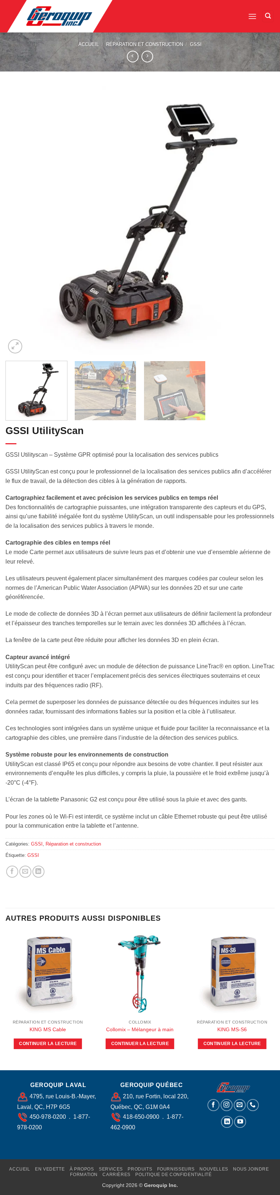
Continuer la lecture (48, 1043)
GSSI (196, 44)
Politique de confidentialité (173, 1174)
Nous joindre (251, 1169)
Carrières (116, 1174)
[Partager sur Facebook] (12, 872)
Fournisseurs (176, 1169)
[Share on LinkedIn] (38, 872)
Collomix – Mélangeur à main (140, 1029)
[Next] (260, 221)
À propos (82, 1169)
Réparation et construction (144, 44)
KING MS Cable (48, 1029)
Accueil (88, 44)
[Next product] (132, 56)
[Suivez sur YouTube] (240, 1122)
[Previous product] (147, 56)
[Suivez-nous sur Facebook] (213, 1105)
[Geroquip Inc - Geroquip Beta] (66, 16)
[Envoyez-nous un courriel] (240, 1105)
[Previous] (20, 221)
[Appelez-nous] (253, 1105)
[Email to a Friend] (25, 872)
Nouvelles (213, 1169)
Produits (140, 1169)
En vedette (50, 1169)
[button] (252, 16)
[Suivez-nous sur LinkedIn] (227, 1122)
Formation (84, 1174)
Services (111, 1169)
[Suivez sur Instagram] (227, 1105)
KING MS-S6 (232, 1029)
